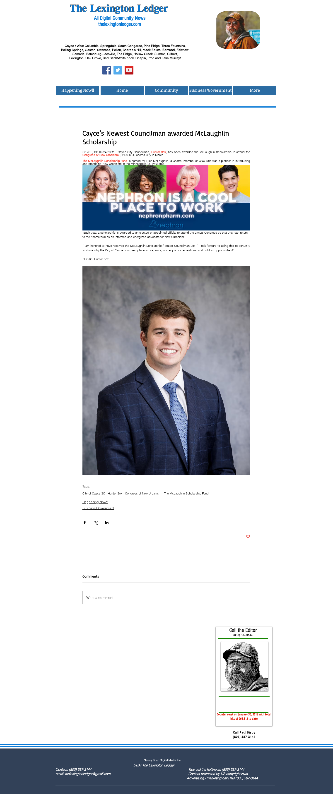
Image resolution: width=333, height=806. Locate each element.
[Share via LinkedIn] (107, 523)
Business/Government (98, 508)
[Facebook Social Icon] (106, 70)
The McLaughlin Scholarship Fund (186, 493)
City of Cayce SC (93, 493)
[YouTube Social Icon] (129, 70)
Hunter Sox (115, 493)
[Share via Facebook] (84, 523)
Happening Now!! (95, 502)
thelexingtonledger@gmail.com (87, 774)
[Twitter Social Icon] (117, 70)
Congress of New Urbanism (143, 493)
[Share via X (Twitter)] (96, 523)
